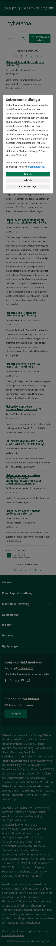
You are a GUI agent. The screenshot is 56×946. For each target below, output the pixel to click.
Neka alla (28, 180)
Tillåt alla (28, 174)
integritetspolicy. (37, 166)
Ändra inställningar (28, 186)
